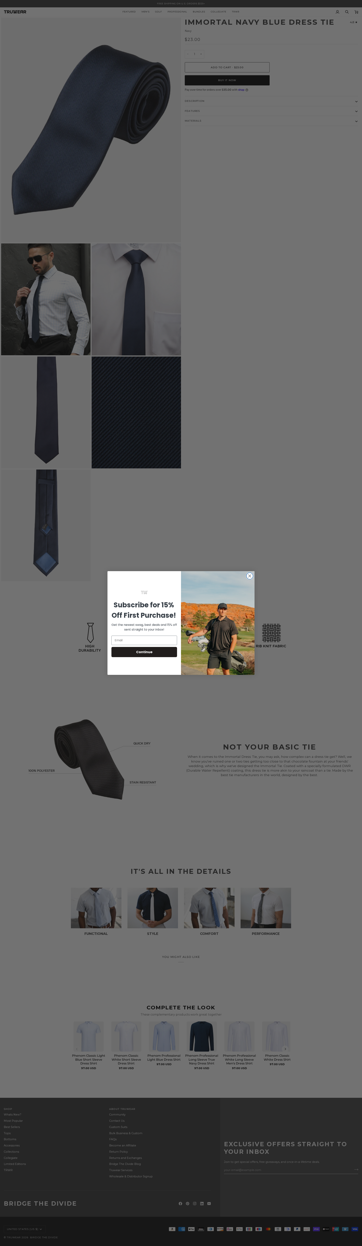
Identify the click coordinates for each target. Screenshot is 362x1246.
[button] (144, 592)
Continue (144, 652)
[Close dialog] (249, 576)
